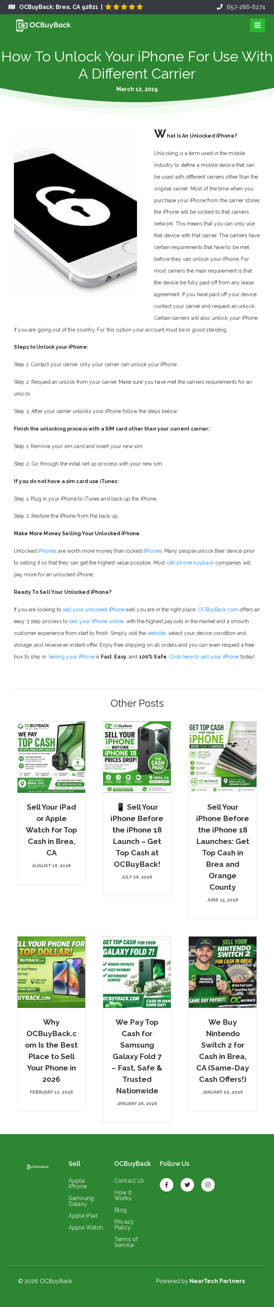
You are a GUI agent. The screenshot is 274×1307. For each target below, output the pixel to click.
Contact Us (129, 1180)
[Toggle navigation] (257, 25)
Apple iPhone (77, 1183)
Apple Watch (85, 1227)
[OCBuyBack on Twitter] (187, 1182)
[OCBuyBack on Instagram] (208, 1182)
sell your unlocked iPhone (94, 609)
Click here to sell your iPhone (204, 657)
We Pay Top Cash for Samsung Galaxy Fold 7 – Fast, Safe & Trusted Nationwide (137, 1056)
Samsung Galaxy (81, 1201)
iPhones (48, 551)
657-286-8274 (244, 7)
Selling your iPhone (72, 657)
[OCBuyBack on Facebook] (166, 1182)
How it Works (123, 1195)
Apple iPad (82, 1215)
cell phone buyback (190, 563)
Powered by (200, 1281)
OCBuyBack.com (218, 609)
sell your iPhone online (96, 621)
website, (157, 633)
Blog (120, 1210)
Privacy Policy (124, 1224)
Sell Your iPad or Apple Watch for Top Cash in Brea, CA (51, 829)
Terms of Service (126, 1242)
